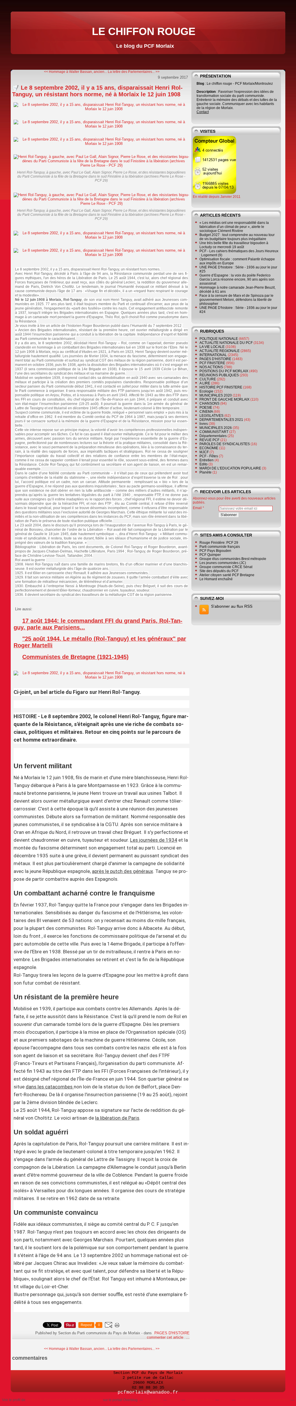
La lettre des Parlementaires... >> (134, 72)
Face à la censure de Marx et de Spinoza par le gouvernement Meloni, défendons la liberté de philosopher (236, 300)
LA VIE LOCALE (212, 347)
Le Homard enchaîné (216, 579)
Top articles (153, 1400)
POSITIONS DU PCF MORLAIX (223, 371)
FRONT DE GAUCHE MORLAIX (224, 399)
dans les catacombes (49, 1087)
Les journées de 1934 (153, 840)
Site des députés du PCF (218, 571)
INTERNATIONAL (213, 355)
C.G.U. (225, 1400)
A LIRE (204, 383)
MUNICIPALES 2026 (215, 428)
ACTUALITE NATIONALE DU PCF (226, 343)
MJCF (204, 452)
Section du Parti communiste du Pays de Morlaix (64, 1400)
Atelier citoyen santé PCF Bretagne (226, 575)
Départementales (213, 436)
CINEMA (206, 412)
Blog (200, 84)
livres (203, 424)
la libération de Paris (117, 1118)
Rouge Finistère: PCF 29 (218, 543)
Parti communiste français (219, 547)
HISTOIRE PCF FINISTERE (220, 387)
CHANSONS (209, 403)
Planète (205, 472)
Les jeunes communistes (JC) (222, 563)
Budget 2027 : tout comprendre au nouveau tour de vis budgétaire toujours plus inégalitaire (237, 237)
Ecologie (206, 391)
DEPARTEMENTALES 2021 (221, 420)
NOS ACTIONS (211, 367)
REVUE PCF (209, 440)
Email (197, 508)
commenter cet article (165, 1337)
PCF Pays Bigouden (215, 551)
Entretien (206, 460)
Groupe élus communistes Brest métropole (232, 559)
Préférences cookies (147, 1404)
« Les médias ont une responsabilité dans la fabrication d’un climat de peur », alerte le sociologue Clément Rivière (234, 227)
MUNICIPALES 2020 (215, 395)
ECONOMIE (208, 448)
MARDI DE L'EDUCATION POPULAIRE (230, 468)
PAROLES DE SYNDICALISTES (224, 444)
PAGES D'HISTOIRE (172, 1333)
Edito (203, 464)
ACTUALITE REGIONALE (219, 351)
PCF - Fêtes (208, 456)
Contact (203, 112)
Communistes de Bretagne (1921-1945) (75, 657)
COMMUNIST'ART (213, 432)
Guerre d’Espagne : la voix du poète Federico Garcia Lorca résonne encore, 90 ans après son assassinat (236, 279)
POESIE (205, 408)
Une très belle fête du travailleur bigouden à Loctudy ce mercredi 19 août (233, 245)
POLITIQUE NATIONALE (218, 339)
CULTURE (207, 379)
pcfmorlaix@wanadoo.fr (148, 1392)
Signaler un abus (200, 1400)
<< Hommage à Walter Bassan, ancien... (75, 72)
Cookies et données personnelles (262, 1400)
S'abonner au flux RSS (231, 606)
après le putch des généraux (122, 871)
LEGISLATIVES (211, 416)
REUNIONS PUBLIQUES (219, 375)
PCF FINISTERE (212, 363)
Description (207, 92)
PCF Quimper (210, 555)
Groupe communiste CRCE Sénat (225, 567)
